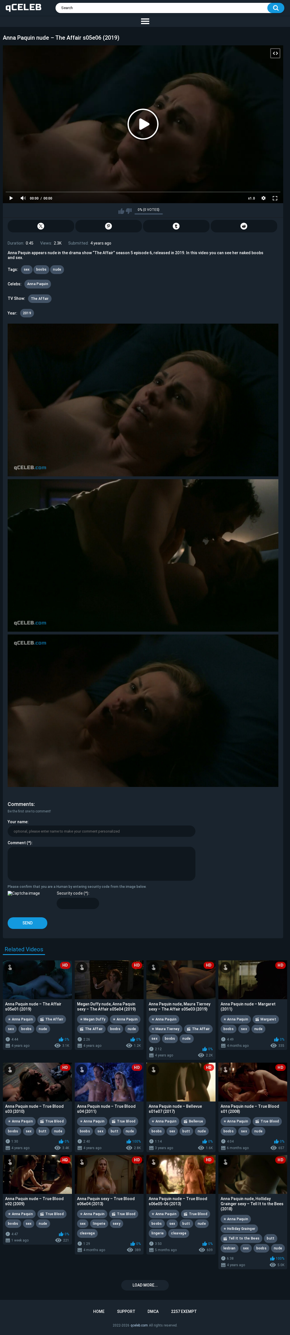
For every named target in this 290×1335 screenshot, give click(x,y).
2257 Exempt (184, 1311)
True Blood (54, 1121)
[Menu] (145, 21)
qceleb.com (139, 1325)
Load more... (145, 1285)
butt (42, 1131)
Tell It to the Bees (244, 1238)
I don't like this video (129, 211)
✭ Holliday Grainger (239, 1229)
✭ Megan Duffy (93, 1019)
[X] (41, 226)
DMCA (153, 1311)
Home (99, 1311)
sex (27, 269)
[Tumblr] (176, 226)
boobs (41, 269)
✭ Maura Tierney (166, 1029)
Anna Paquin (37, 284)
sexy (116, 1224)
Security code (70, 893)
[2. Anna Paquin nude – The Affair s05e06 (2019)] (143, 555)
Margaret (268, 1019)
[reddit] (244, 226)
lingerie (99, 1224)
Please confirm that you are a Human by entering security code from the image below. (77, 887)
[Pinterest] (108, 226)
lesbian (229, 1248)
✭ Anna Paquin (20, 1019)
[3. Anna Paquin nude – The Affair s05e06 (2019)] (143, 710)
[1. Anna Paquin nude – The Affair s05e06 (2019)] (143, 400)
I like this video (121, 211)
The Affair (40, 299)
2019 (27, 313)
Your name (17, 822)
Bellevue (196, 1121)
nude (57, 269)
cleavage (87, 1233)
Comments (21, 804)
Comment (17, 843)
